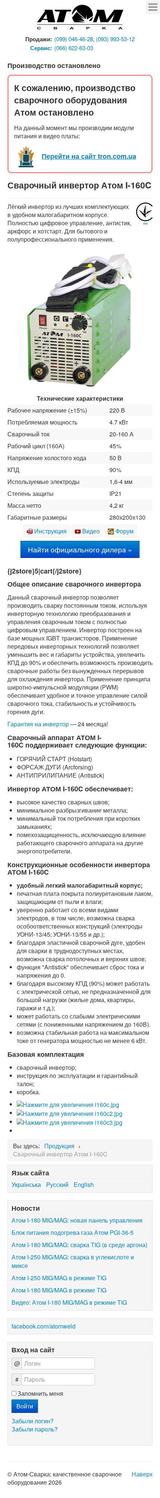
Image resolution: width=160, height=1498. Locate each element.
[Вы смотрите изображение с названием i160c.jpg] (68, 1104)
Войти (24, 1406)
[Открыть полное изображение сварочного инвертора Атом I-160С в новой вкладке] (80, 319)
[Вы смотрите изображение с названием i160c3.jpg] (69, 1121)
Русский (58, 1184)
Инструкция (50, 531)
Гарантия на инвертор (38, 724)
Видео (91, 531)
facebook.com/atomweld (44, 1326)
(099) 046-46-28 (73, 39)
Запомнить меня (40, 1393)
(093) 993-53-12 (115, 39)
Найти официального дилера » (80, 549)
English (84, 1184)
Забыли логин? (33, 1421)
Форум (124, 531)
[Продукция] (80, 17)
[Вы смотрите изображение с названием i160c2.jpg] (69, 1112)
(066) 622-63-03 (73, 48)
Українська (27, 1184)
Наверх (142, 1474)
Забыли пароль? (35, 1429)
